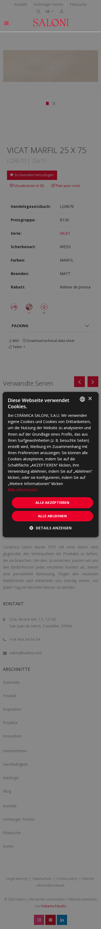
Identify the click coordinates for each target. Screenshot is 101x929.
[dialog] (50, 464)
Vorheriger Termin (48, 4)
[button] (50, 527)
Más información (22, 490)
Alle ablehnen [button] (52, 516)
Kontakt (20, 4)
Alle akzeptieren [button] (52, 502)
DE (48, 11)
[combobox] (82, 399)
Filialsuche (78, 4)
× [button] (90, 399)
